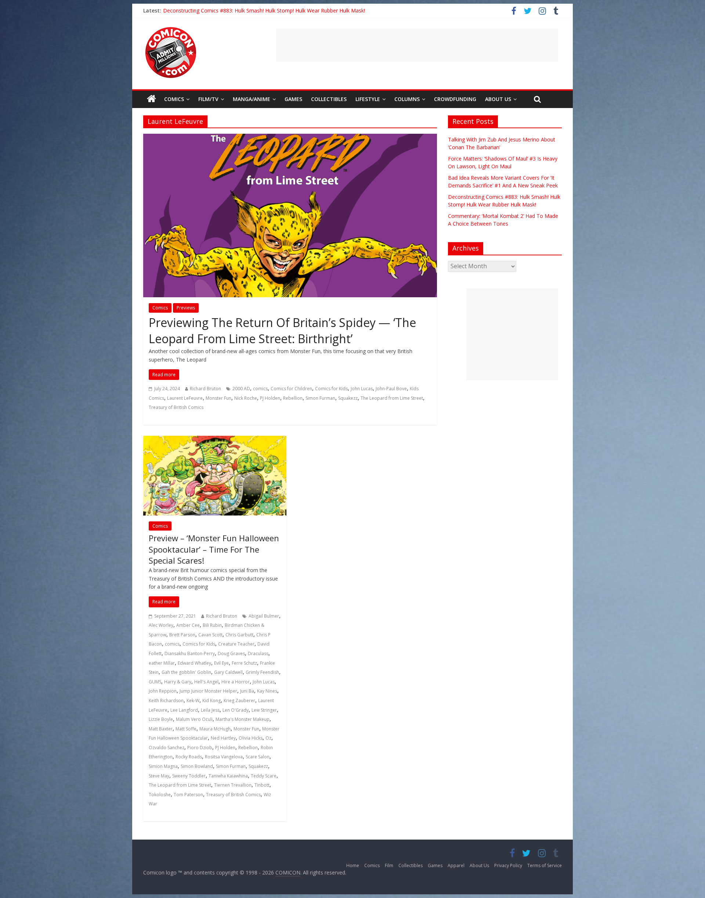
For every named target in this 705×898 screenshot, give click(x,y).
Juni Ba (247, 691)
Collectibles (329, 99)
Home (352, 865)
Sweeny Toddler (189, 776)
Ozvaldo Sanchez (166, 747)
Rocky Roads (189, 757)
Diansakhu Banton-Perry (189, 653)
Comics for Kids (331, 388)
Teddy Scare (263, 776)
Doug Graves (231, 653)
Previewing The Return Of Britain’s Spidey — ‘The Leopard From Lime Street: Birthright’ (282, 331)
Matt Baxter (161, 729)
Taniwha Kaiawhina (228, 776)
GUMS (155, 682)
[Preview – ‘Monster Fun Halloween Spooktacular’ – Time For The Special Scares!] (214, 440)
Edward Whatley (194, 663)
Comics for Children (291, 388)
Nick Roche (245, 398)
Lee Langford (184, 710)
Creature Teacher (236, 644)
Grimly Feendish (262, 672)
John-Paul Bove (391, 388)
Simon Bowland (197, 766)
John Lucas (362, 388)
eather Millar (162, 663)
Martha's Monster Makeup (243, 719)
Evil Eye (221, 663)
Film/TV (208, 99)
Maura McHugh (215, 729)
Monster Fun (218, 398)
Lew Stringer (264, 710)
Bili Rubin (212, 625)
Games (293, 99)
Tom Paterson (188, 794)
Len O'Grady (236, 710)
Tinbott (262, 785)
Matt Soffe (186, 729)
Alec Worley (161, 625)
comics (260, 388)
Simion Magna (163, 766)
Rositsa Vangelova (224, 757)
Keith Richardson (166, 700)
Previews (186, 308)
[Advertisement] (417, 45)
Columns (407, 99)
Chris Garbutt (239, 635)
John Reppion (163, 691)
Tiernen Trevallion (233, 785)
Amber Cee (188, 625)
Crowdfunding (455, 99)
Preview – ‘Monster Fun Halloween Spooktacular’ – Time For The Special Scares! (214, 549)
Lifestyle (367, 99)
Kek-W (193, 700)
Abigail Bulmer (264, 616)
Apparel (456, 865)
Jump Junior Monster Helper (208, 691)
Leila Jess (210, 710)
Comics (174, 99)
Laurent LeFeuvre (185, 398)
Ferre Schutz (244, 663)
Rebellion (293, 398)
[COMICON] (170, 29)
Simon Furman (320, 398)
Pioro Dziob (199, 747)
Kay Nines (267, 691)
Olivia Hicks (251, 738)
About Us (498, 99)
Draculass (258, 653)
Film (389, 865)
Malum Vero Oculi (194, 719)
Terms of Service (544, 865)
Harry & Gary (177, 682)
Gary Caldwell (228, 672)
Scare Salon (258, 757)
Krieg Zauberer (239, 700)
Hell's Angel (206, 682)
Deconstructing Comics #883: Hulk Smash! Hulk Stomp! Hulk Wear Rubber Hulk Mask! (264, 10)
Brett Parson (182, 635)
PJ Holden (270, 398)
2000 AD (241, 388)
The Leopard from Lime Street (392, 398)
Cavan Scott (210, 635)
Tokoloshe (160, 794)
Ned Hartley (223, 738)
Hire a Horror (235, 682)
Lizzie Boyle (161, 719)
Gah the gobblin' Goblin (186, 672)
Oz (268, 738)
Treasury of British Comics (176, 407)
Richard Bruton (205, 388)
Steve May (159, 776)
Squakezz (348, 398)
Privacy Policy (508, 865)
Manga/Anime (251, 99)
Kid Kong (211, 700)
